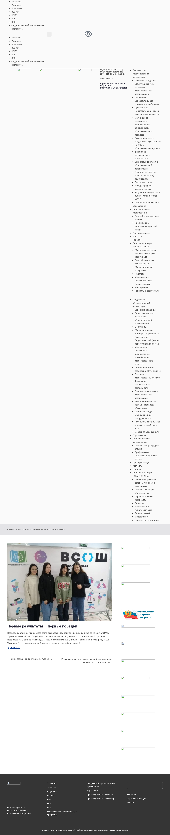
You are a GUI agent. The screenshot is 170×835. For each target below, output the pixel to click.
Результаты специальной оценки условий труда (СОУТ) (147, 196)
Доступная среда (143, 182)
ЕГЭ (13, 18)
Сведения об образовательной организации (141, 73)
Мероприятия (141, 287)
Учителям (16, 5)
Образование (139, 206)
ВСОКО (15, 12)
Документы (141, 97)
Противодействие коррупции (100, 795)
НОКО (14, 15)
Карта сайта (92, 790)
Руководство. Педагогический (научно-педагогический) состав (147, 111)
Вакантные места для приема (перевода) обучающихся (145, 175)
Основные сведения (145, 80)
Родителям (16, 8)
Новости (137, 240)
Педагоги (139, 274)
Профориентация (141, 233)
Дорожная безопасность (147, 202)
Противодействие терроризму (100, 798)
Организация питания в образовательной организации (146, 165)
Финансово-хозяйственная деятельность (142, 155)
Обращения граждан (136, 799)
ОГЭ (13, 22)
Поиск (160, 785)
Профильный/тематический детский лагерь (146, 226)
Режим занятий (142, 284)
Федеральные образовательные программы (61, 813)
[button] (28, 34)
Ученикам (16, 1)
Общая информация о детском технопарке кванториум (145, 253)
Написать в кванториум (147, 291)
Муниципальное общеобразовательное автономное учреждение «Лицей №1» (93, 830)
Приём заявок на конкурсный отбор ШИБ (31, 659)
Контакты (137, 236)
